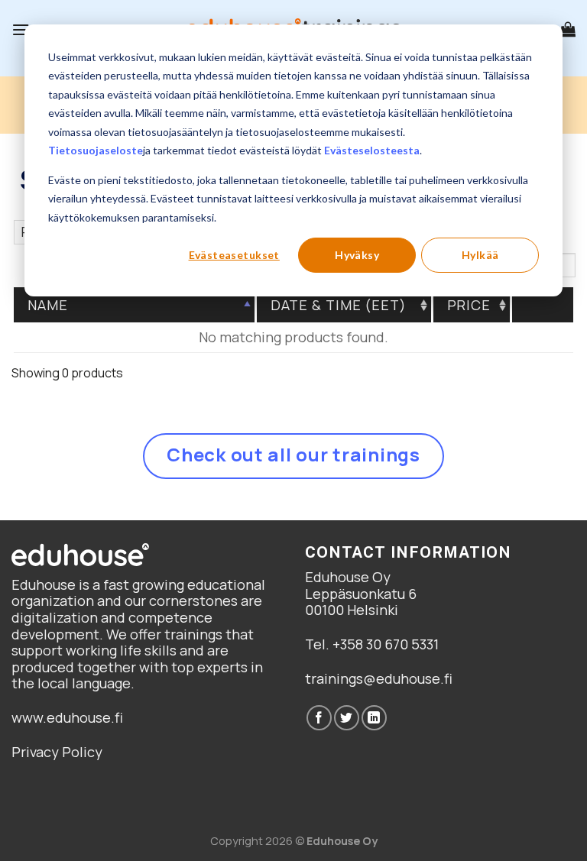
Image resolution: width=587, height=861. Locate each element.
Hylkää (480, 254)
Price (469, 305)
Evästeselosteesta (372, 150)
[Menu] (20, 29)
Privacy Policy (56, 752)
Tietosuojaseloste (95, 150)
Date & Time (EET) (339, 305)
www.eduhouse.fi (67, 717)
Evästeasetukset (234, 254)
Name (48, 305)
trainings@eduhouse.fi (378, 678)
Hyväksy (357, 254)
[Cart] (568, 29)
